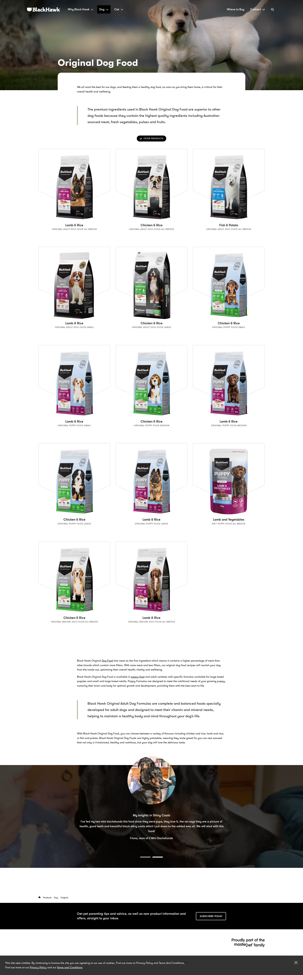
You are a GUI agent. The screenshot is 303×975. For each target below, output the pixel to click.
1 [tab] (145, 857)
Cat (116, 9)
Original (64, 897)
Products (47, 897)
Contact (255, 9)
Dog (102, 9)
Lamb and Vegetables (228, 519)
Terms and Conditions (69, 967)
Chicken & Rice (152, 225)
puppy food (137, 677)
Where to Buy (235, 9)
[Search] (272, 9)
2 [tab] (157, 857)
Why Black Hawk (78, 9)
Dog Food (107, 661)
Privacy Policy (38, 967)
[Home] (39, 897)
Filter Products (153, 138)
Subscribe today (211, 916)
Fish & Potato (228, 225)
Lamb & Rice (74, 225)
